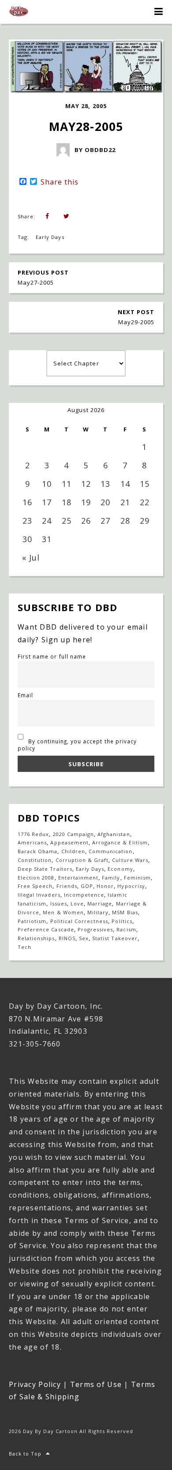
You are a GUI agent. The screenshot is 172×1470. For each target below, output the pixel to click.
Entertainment (78, 877)
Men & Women (63, 912)
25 (66, 520)
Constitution (35, 860)
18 (66, 502)
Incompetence (84, 894)
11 (66, 483)
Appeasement (69, 842)
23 (27, 520)
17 (47, 502)
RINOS (67, 938)
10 (47, 483)
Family (111, 877)
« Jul (31, 557)
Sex (84, 938)
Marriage (99, 903)
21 (125, 502)
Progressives (95, 929)
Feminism (137, 877)
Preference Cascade (46, 929)
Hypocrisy (131, 886)
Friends (66, 886)
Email (25, 695)
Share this (60, 181)
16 (27, 502)
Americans (32, 842)
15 (145, 483)
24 (47, 520)
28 (125, 520)
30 (27, 539)
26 (86, 520)
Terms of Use (96, 1384)
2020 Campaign (73, 834)
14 (125, 483)
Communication (111, 851)
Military (97, 912)
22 (145, 502)
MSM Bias (125, 912)
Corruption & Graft (82, 860)
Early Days (50, 237)
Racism (126, 929)
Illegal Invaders (39, 894)
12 (86, 483)
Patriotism (32, 921)
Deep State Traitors (45, 868)
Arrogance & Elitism (120, 842)
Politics (122, 921)
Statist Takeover (115, 938)
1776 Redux (33, 834)
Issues (58, 903)
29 (145, 520)
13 (105, 483)
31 (47, 539)
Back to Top (25, 1453)
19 (86, 502)
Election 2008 (36, 877)
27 (105, 520)
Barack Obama (37, 851)
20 (105, 502)
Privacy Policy (35, 1384)
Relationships (36, 938)
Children (73, 851)
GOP (87, 886)
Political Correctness (79, 921)
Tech (24, 947)
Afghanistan (113, 834)
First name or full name (52, 656)
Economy (120, 868)
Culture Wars (130, 860)
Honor (105, 886)
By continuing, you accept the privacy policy (77, 745)
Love (77, 903)
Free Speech (35, 886)
